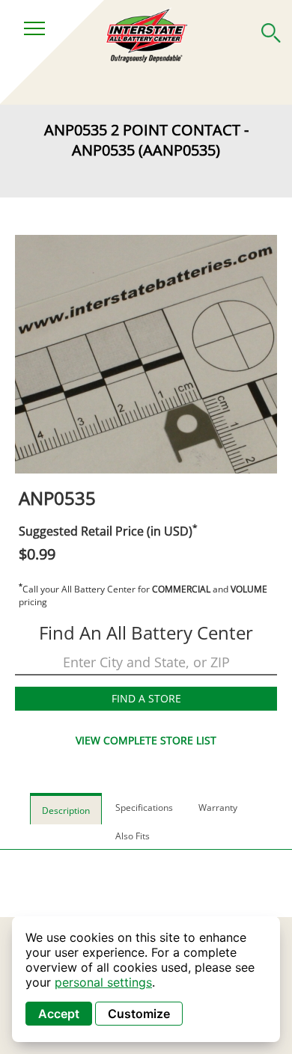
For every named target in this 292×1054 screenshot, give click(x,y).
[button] (271, 30)
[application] (146, 979)
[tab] (66, 808)
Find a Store (146, 698)
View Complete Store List (146, 740)
